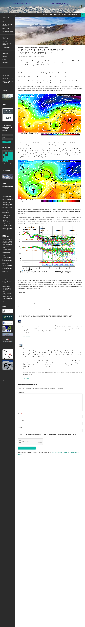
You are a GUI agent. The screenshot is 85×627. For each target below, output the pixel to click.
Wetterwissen (5, 75)
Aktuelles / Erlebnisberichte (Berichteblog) (6, 43)
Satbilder (4, 59)
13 (11, 155)
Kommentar (21, 392)
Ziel (51, 14)
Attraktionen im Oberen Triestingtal (7, 48)
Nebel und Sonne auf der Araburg (26, 302)
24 (7, 159)
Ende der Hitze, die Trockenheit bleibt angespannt (7, 212)
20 (11, 157)
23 (6, 159)
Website (20, 427)
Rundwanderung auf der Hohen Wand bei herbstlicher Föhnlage (34, 308)
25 (9, 159)
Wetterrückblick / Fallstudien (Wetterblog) (7, 37)
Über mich (45, 14)
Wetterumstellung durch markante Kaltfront (6, 219)
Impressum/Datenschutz (74, 14)
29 (4, 161)
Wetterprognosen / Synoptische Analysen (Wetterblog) (33, 47)
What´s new (57, 14)
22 (4, 159)
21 (3, 159)
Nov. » (11, 163)
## (3, 380)
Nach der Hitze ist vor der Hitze (7, 246)
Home (3, 21)
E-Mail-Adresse (22, 420)
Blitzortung (5, 65)
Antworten (26, 336)
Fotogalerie (5, 78)
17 (7, 157)
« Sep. (4, 163)
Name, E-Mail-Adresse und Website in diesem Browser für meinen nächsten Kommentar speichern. (48, 434)
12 (10, 155)
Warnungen (5, 68)
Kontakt (64, 14)
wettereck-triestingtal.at (10, 15)
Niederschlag (5, 62)
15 (4, 157)
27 (11, 159)
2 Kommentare (40, 56)
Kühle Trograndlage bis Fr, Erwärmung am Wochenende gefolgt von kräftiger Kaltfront (7, 260)
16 (6, 157)
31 (7, 161)
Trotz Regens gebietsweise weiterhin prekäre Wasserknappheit (7, 206)
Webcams (4, 56)
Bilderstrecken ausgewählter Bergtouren (6, 83)
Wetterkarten (5, 72)
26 (10, 159)
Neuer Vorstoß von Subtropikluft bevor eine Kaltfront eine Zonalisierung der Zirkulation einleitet (7, 198)
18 (9, 157)
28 (3, 161)
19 (10, 157)
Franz (31, 56)
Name (20, 414)
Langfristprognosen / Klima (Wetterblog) (7, 32)
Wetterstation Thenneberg (6, 53)
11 (9, 155)
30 (6, 161)
